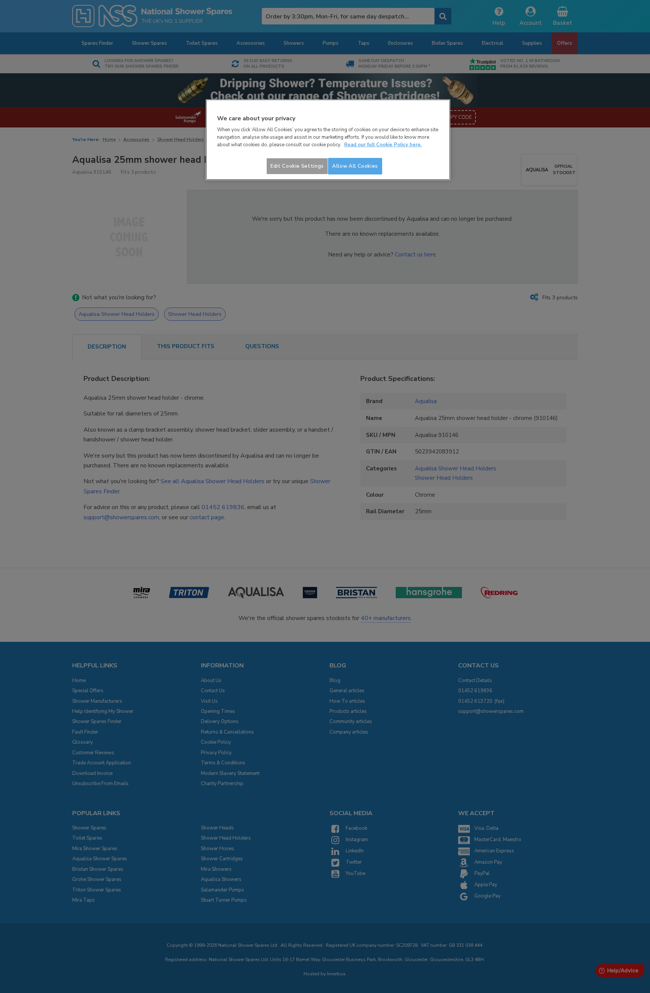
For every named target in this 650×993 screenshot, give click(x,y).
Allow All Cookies (355, 166)
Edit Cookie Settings (297, 166)
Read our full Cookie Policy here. (383, 144)
